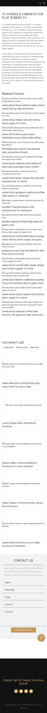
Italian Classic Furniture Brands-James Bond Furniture (22, 504)
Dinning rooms (22, 347)
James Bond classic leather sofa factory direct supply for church (23, 296)
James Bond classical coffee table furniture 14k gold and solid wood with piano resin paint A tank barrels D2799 (22, 313)
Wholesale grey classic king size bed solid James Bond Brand (21, 150)
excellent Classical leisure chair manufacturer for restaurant (18, 209)
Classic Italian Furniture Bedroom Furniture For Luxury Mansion (19, 465)
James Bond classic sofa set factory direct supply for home (21, 121)
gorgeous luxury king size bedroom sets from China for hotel (23, 252)
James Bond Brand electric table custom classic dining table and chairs (23, 107)
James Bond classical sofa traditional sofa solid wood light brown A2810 (21, 165)
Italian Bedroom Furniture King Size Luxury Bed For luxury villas (20, 385)
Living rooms (8, 347)
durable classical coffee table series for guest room (22, 223)
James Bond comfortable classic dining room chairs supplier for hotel (23, 267)
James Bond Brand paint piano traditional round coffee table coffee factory (21, 136)
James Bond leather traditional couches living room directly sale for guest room (23, 281)
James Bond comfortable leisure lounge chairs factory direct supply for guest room (23, 238)
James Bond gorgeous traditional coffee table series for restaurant (23, 194)
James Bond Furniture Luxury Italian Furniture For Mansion (21, 544)
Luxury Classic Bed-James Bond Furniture (19, 425)
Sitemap (23, 708)
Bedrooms (34, 347)
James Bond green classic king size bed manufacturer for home (23, 180)
